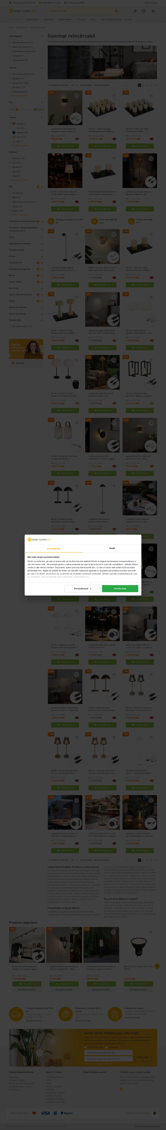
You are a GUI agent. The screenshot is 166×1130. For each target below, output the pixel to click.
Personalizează (81, 588)
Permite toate (120, 588)
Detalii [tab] (112, 548)
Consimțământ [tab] (53, 548)
